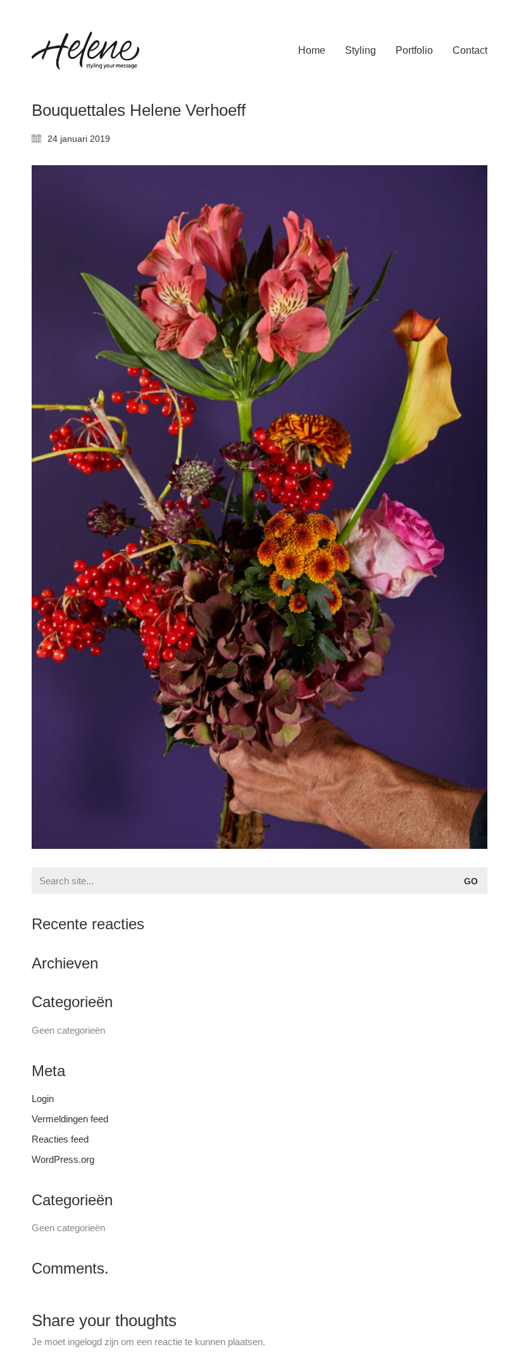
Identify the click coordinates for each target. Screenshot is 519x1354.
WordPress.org (63, 1159)
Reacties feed (60, 1139)
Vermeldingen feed (70, 1118)
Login (43, 1098)
